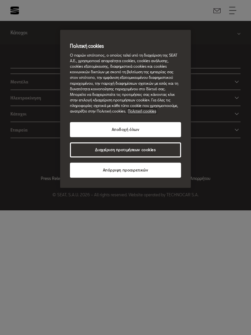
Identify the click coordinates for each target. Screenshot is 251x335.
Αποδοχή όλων (126, 129)
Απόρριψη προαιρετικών (125, 170)
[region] (125, 109)
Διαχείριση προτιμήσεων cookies (125, 150)
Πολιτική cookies (142, 111)
